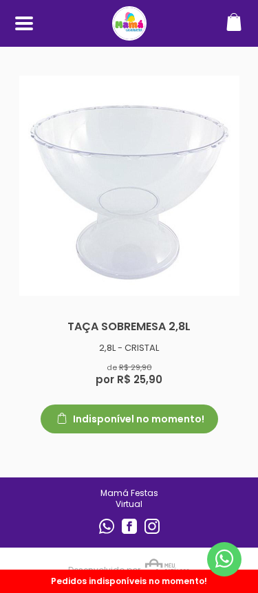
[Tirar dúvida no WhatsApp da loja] (224, 559)
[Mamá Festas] (129, 33)
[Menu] (24, 24)
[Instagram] (152, 531)
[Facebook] (130, 531)
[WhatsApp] (107, 531)
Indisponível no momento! (137, 419)
